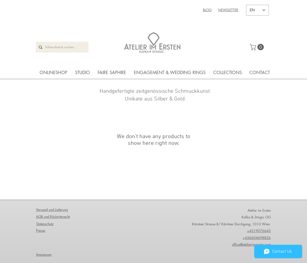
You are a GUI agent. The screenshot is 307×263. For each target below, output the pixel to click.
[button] (257, 47)
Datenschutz (44, 224)
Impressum (44, 254)
